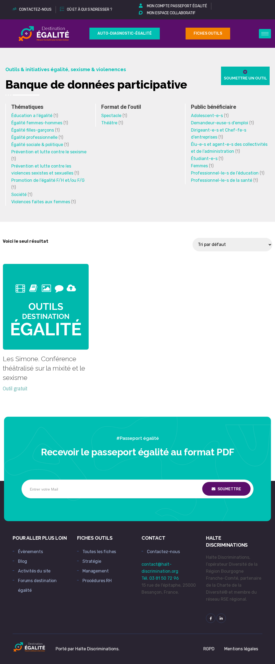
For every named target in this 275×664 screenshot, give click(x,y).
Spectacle (111, 115)
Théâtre (109, 122)
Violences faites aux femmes (40, 201)
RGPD (209, 648)
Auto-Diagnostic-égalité (124, 33)
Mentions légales (241, 648)
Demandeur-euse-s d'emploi (219, 122)
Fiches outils (208, 33)
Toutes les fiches (99, 551)
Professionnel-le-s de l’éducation (225, 173)
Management (95, 571)
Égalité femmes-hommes (36, 122)
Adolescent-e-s (207, 115)
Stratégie (91, 561)
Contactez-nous (163, 551)
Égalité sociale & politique (37, 144)
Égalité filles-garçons (32, 130)
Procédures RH (97, 580)
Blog (22, 561)
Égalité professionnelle (34, 137)
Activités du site (34, 571)
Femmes (199, 165)
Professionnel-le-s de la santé (221, 180)
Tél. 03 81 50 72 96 (160, 578)
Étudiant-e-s (204, 158)
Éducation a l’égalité (31, 115)
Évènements (30, 551)
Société (19, 194)
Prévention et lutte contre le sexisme (48, 151)
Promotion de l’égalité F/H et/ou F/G (48, 180)
